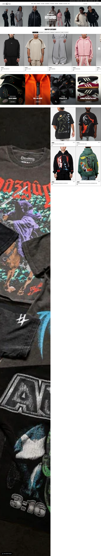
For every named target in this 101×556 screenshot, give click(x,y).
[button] (97, 3)
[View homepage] (7, 3)
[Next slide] (99, 49)
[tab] (35, 32)
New (32, 3)
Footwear (52, 3)
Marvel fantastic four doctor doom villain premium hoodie (87, 183)
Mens (35, 3)
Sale (69, 3)
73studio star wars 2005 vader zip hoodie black (59, 183)
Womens (38, 3)
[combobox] (88, 4)
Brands (56, 3)
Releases (65, 3)
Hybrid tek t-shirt (28, 68)
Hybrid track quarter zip (5, 68)
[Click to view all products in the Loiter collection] (50, 16)
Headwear (47, 3)
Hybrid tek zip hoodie (76, 68)
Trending (61, 3)
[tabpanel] (50, 53)
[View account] (96, 3)
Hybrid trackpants (52, 68)
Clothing (42, 3)
